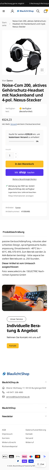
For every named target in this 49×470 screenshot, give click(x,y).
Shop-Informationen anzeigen (20, 196)
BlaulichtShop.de (18, 466)
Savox (7, 80)
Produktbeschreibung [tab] (13, 231)
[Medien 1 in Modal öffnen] (24, 52)
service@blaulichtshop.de (18, 396)
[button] (4, 11)
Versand (13, 124)
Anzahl (8, 149)
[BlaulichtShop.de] (15, 375)
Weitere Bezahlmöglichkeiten (25, 179)
